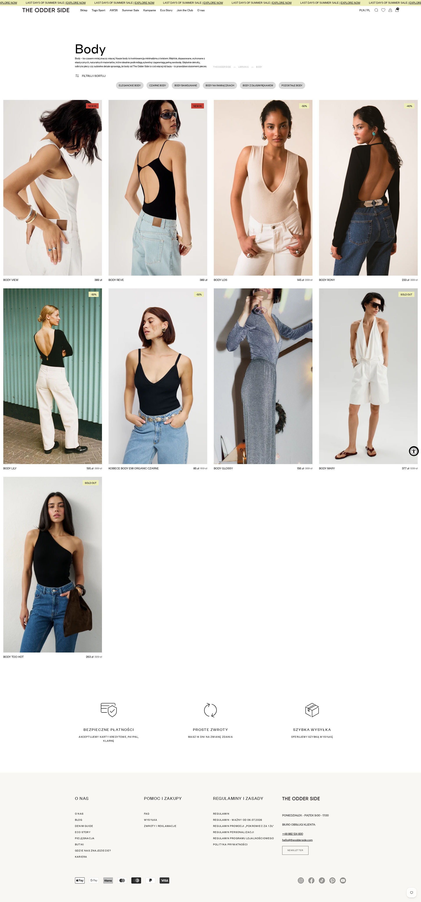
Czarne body (157, 85)
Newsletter (295, 850)
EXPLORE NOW (38, 2)
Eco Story (166, 10)
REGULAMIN (221, 813)
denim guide (84, 826)
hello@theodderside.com (297, 840)
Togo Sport (98, 10)
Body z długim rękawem (258, 85)
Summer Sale (130, 10)
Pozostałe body (292, 85)
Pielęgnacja (85, 838)
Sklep (83, 10)
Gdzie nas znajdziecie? (93, 850)
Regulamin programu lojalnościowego (243, 838)
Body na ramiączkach (220, 85)
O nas (79, 813)
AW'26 (114, 10)
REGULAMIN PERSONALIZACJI (233, 832)
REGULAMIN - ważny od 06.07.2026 (237, 820)
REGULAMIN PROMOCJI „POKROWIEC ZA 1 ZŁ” (243, 826)
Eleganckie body (130, 85)
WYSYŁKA (150, 820)
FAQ (147, 813)
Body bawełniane (186, 85)
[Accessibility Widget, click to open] (414, 451)
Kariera (81, 857)
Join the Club (185, 10)
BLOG (78, 820)
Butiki (79, 844)
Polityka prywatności (230, 844)
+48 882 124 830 (292, 834)
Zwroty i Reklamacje (160, 826)
